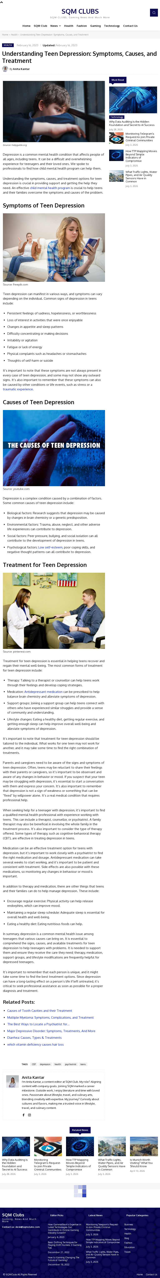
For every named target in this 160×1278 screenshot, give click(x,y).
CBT (34, 1064)
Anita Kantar (21, 69)
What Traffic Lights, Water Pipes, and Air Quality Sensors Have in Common (141, 176)
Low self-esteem (50, 547)
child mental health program (50, 188)
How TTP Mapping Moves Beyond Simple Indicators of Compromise (141, 155)
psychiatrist (70, 1064)
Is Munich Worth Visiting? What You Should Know (141, 1163)
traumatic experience (18, 389)
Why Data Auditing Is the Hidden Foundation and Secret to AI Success (132, 123)
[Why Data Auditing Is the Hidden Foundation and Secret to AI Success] (133, 100)
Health (14, 34)
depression (45, 1064)
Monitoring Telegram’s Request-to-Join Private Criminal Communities (140, 137)
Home (5, 34)
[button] (154, 13)
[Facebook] (23, 1114)
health (58, 1064)
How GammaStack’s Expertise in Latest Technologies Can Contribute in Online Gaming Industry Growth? (64, 1228)
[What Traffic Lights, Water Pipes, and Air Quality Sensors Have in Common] (116, 176)
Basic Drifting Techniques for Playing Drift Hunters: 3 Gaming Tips (64, 1245)
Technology (116, 117)
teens (83, 1064)
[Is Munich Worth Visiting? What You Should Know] (144, 1146)
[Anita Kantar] (6, 69)
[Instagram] (29, 1114)
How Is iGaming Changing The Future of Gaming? (63, 1259)
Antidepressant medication (43, 692)
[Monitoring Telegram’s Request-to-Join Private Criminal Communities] (116, 138)
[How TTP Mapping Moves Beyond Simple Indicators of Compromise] (116, 155)
